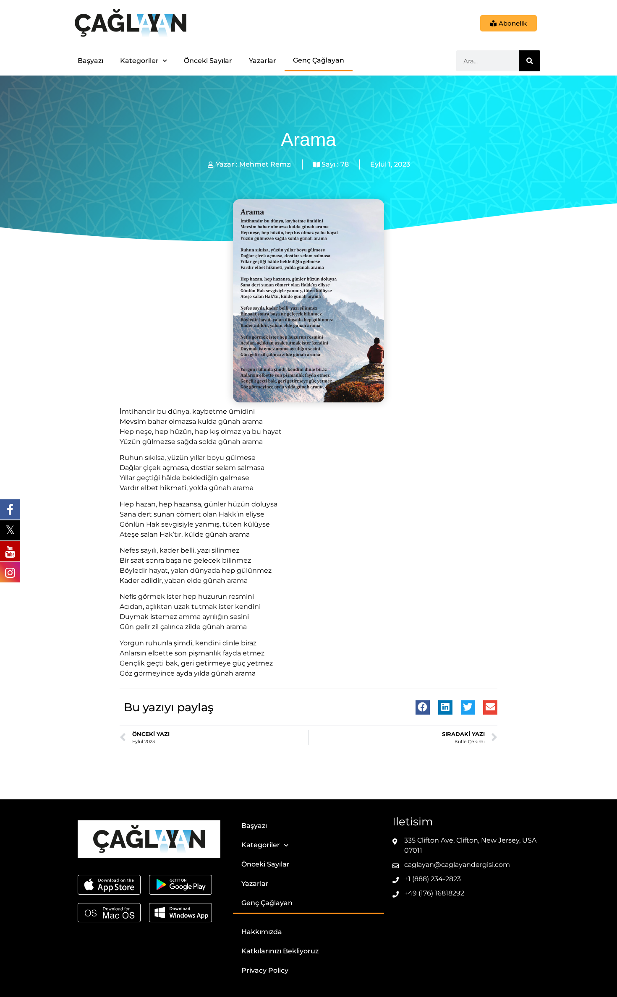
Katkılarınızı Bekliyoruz (280, 951)
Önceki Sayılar (208, 61)
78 (344, 164)
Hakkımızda (261, 932)
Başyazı (90, 61)
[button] (423, 707)
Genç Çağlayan (318, 60)
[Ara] (529, 60)
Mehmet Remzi (265, 164)
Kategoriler (139, 61)
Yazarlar (262, 61)
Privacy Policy (264, 970)
